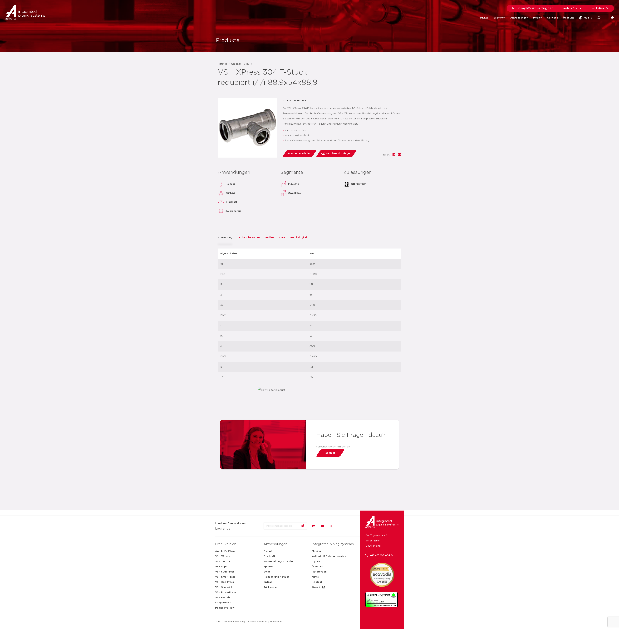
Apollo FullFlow (225, 551)
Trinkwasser (271, 587)
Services (552, 18)
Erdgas (268, 582)
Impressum (276, 622)
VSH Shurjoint (223, 587)
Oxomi (316, 587)
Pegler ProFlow (225, 608)
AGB (217, 622)
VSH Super (221, 566)
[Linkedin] (313, 526)
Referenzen (319, 572)
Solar (267, 572)
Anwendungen (519, 18)
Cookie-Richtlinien (257, 622)
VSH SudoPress (224, 572)
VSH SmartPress (225, 577)
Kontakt (317, 582)
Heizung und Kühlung (277, 577)
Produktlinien (225, 544)
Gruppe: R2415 (240, 64)
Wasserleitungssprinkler (278, 561)
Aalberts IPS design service (329, 556)
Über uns (568, 18)
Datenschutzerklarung (234, 622)
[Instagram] (331, 526)
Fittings (222, 64)
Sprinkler (269, 566)
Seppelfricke (223, 602)
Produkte (482, 18)
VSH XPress (222, 556)
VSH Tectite (222, 561)
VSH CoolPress (224, 582)
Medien (537, 18)
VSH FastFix (222, 597)
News (315, 577)
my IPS (316, 561)
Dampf (268, 551)
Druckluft (269, 556)
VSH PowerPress (225, 592)
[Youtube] (322, 526)
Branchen (499, 18)
